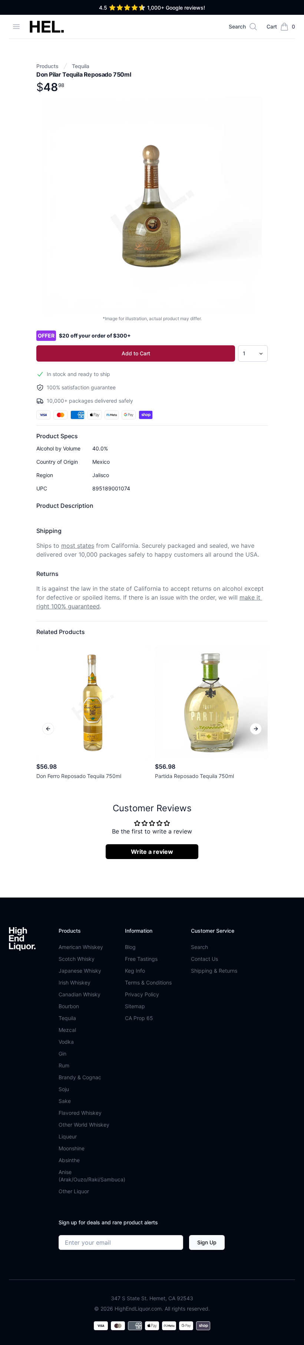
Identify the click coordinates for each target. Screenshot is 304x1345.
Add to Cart (136, 353)
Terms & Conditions (148, 982)
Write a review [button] (152, 851)
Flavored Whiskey (80, 1113)
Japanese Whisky (80, 970)
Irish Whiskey (74, 982)
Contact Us (204, 959)
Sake (65, 1101)
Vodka (66, 1042)
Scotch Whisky (77, 959)
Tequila (80, 66)
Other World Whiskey (84, 1124)
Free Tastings (141, 959)
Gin (62, 1053)
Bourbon (69, 1006)
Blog (130, 947)
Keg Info (135, 970)
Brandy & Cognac (80, 1077)
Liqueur (68, 1136)
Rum (64, 1065)
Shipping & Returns (214, 970)
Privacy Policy (142, 994)
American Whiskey (81, 947)
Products (47, 66)
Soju (64, 1089)
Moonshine (72, 1148)
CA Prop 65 (139, 1018)
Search (199, 947)
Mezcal (67, 1030)
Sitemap (135, 1006)
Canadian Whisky (79, 994)
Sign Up (207, 1242)
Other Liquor (74, 1191)
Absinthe (69, 1160)
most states (77, 545)
